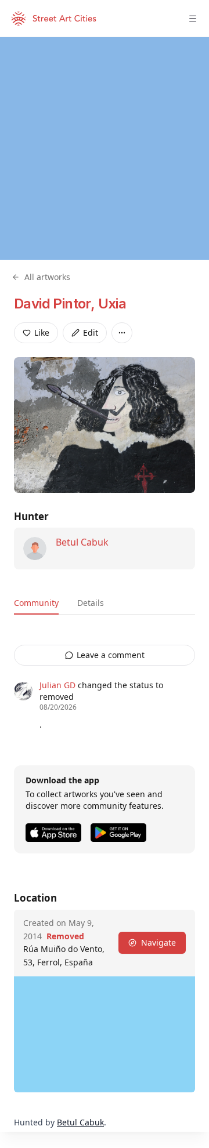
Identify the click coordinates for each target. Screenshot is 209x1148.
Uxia (112, 303)
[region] (104, 148)
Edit (90, 332)
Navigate (158, 942)
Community (36, 602)
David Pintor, (56, 303)
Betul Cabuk (82, 542)
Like (41, 332)
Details (90, 602)
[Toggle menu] (193, 18)
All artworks (47, 276)
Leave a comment (111, 654)
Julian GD (57, 685)
